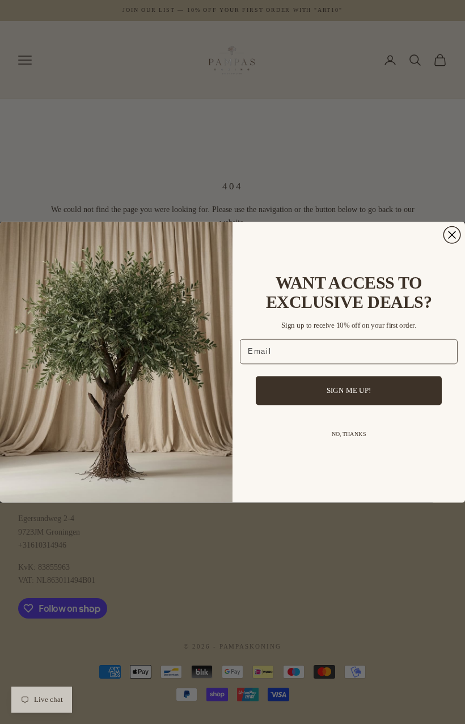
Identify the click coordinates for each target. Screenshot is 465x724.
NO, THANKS (349, 434)
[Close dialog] (451, 234)
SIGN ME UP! (349, 390)
